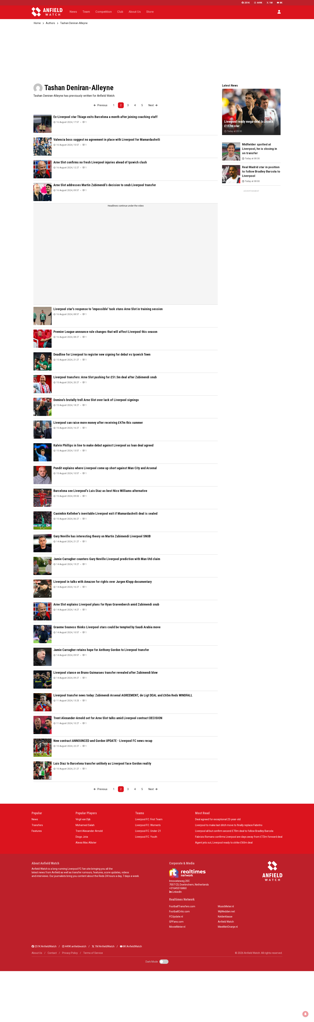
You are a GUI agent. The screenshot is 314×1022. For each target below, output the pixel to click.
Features (37, 830)
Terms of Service (93, 952)
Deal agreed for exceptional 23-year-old (218, 819)
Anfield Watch (226, 921)
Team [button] (86, 11)
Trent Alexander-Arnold (89, 830)
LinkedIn (177, 891)
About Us (37, 952)
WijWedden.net (226, 911)
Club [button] (120, 11)
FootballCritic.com (179, 911)
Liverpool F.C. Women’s (148, 825)
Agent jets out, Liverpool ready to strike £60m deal (224, 842)
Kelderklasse (225, 916)
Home (37, 23)
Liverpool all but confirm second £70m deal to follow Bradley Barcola (234, 830)
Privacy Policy (70, 952)
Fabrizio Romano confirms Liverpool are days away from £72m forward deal (238, 836)
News (35, 819)
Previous (102, 105)
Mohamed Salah (85, 825)
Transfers (37, 825)
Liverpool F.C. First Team (148, 819)
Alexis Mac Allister (86, 842)
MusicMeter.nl (226, 906)
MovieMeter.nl (177, 926)
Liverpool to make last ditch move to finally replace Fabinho (228, 825)
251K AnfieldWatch (45, 946)
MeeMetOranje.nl (228, 926)
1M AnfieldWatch (104, 946)
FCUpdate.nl (176, 916)
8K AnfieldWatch (132, 946)
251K (247, 2)
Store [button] (150, 11)
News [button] (73, 11)
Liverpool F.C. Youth (146, 836)
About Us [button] (135, 11)
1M (271, 2)
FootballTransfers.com (182, 906)
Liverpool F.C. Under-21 (148, 830)
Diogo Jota (82, 836)
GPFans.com (176, 921)
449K (259, 2)
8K (281, 2)
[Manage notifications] (305, 1014)
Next (151, 105)
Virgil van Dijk (83, 819)
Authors (50, 23)
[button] (279, 12)
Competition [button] (103, 11)
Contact (52, 952)
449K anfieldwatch (75, 946)
